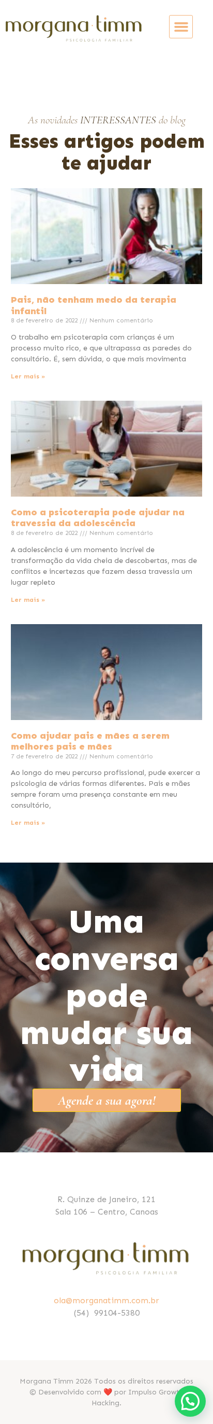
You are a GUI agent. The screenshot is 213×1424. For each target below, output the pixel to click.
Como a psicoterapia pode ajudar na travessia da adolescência (98, 517)
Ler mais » (28, 376)
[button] (181, 27)
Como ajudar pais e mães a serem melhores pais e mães (90, 741)
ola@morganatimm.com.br (106, 1300)
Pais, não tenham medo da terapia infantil (93, 305)
